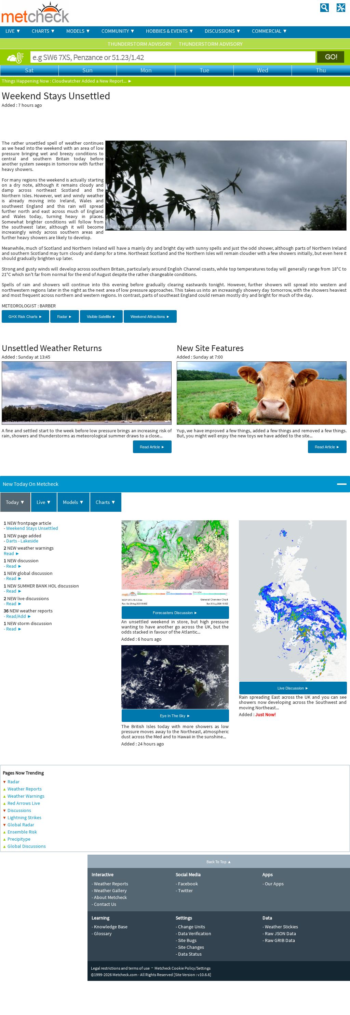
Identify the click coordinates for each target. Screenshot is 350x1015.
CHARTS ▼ (43, 31)
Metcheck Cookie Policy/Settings (182, 968)
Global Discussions (27, 846)
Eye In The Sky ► (175, 715)
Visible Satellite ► (101, 316)
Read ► (12, 553)
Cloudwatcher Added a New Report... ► (92, 81)
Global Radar (21, 825)
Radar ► (64, 316)
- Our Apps (273, 884)
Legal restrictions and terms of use (120, 968)
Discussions (19, 810)
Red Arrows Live (24, 803)
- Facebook (187, 884)
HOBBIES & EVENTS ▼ (170, 31)
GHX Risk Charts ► (25, 316)
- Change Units (190, 927)
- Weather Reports (110, 884)
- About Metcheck (109, 897)
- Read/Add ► (18, 616)
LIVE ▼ (13, 31)
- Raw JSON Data (279, 933)
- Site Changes (190, 947)
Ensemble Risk (22, 832)
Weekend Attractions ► (150, 316)
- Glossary (102, 933)
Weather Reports (25, 789)
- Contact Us (104, 904)
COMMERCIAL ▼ (269, 31)
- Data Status (189, 954)
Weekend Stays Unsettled (32, 528)
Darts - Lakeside (22, 541)
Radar (13, 782)
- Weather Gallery (109, 890)
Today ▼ (15, 502)
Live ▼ (44, 502)
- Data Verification (193, 933)
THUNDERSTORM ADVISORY (140, 43)
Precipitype (19, 839)
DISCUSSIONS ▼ (223, 31)
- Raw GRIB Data (278, 940)
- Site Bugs (186, 940)
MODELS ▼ (78, 31)
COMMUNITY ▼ (118, 31)
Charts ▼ (106, 502)
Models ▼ (73, 502)
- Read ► (13, 566)
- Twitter (184, 890)
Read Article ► (152, 446)
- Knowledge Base (109, 927)
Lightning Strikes (24, 817)
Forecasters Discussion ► (175, 612)
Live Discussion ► (293, 688)
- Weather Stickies (280, 927)
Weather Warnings (26, 796)
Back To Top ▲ (218, 861)
